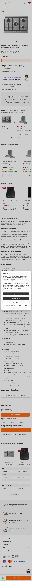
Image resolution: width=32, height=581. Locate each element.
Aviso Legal (16, 308)
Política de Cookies (10, 305)
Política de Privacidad (21, 305)
